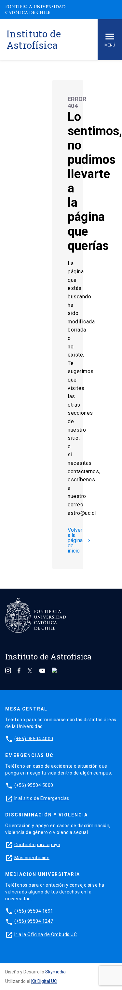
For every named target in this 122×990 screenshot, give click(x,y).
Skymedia (55, 971)
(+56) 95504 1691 (33, 910)
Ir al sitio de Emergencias (41, 798)
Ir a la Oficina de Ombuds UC (45, 934)
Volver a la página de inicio (80, 541)
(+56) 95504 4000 (33, 738)
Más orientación (32, 857)
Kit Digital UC (44, 981)
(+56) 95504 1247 (33, 921)
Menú (109, 45)
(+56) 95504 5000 (33, 785)
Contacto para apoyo (37, 844)
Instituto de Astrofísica (34, 39)
